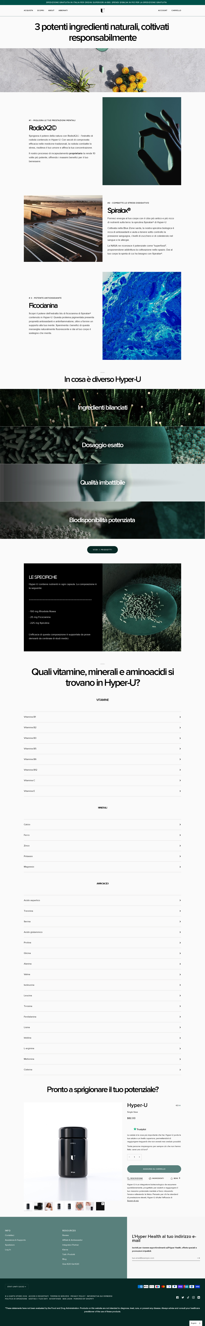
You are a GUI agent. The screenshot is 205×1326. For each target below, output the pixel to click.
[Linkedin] (198, 1297)
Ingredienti (158, 1178)
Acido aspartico (32, 900)
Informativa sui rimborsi (99, 1296)
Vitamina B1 (30, 716)
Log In (8, 1249)
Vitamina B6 (30, 759)
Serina (27, 921)
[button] (29, 10)
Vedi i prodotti (102, 550)
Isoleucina (29, 985)
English (193, 1323)
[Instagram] (193, 1297)
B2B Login (67, 1299)
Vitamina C (29, 780)
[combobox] (195, 1323)
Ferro (27, 835)
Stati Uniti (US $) (15, 1287)
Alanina (28, 963)
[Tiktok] (188, 1297)
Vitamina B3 (30, 738)
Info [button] (8, 1230)
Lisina (27, 1027)
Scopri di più (133, 1201)
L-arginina (29, 1048)
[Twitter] (183, 1297)
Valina (27, 974)
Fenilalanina (30, 1016)
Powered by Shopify (84, 1299)
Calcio (27, 824)
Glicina (27, 953)
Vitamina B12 (30, 769)
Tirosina (28, 1006)
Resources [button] (69, 1230)
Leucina (28, 995)
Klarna (65, 1249)
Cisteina (28, 1069)
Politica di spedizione (16, 1299)
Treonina (28, 911)
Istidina (27, 1037)
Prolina (27, 942)
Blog (64, 1259)
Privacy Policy (78, 1296)
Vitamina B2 (30, 727)
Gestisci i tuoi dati (38, 1299)
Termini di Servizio (59, 1296)
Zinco (27, 845)
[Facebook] (177, 1297)
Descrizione (136, 1178)
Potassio (28, 856)
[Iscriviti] (196, 1258)
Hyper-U (137, 1105)
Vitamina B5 (30, 748)
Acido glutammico (33, 932)
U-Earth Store (14, 1296)
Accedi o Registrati (39, 1296)
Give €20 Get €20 (70, 1264)
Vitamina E (29, 791)
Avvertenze (55, 1299)
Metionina (29, 1059)
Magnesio (29, 866)
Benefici (178, 1178)
